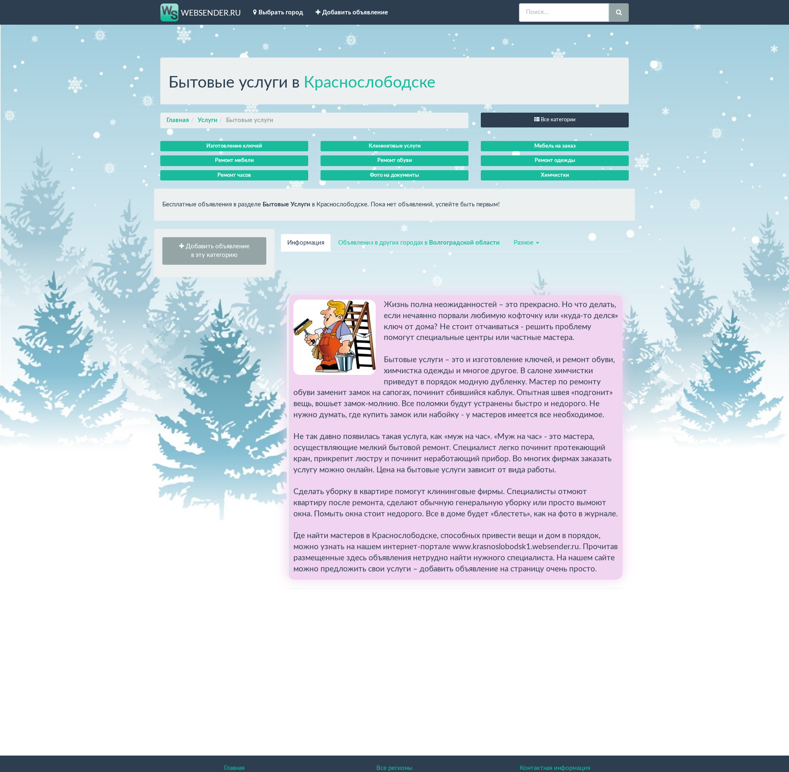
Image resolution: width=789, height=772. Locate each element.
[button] (214, 251)
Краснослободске (370, 83)
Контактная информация (555, 768)
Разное (524, 243)
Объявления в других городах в (419, 243)
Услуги (207, 120)
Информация (305, 243)
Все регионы (394, 768)
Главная (177, 120)
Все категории (557, 120)
